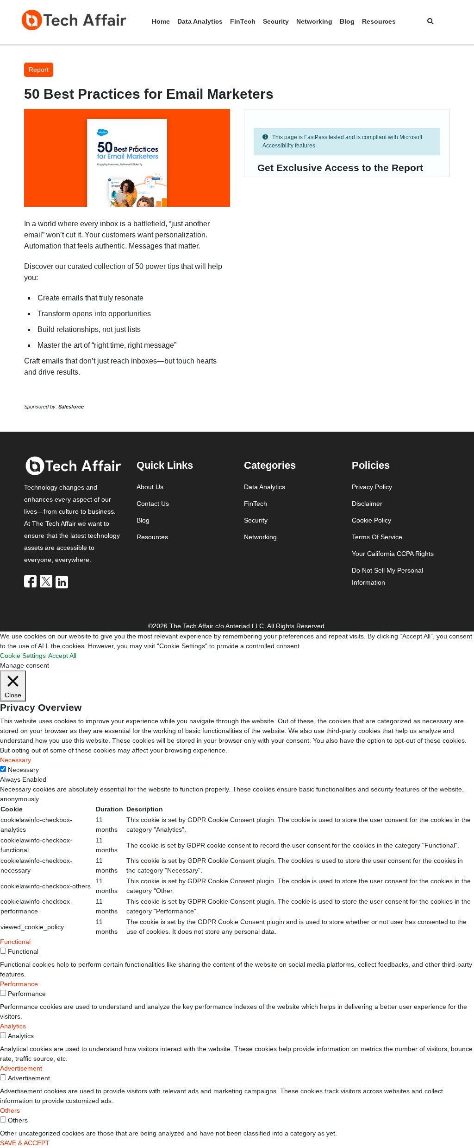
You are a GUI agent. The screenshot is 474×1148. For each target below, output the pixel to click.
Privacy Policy (372, 487)
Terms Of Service (377, 537)
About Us (150, 487)
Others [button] (10, 1110)
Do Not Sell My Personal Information (387, 576)
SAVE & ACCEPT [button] (25, 1143)
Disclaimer (367, 503)
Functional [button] (15, 941)
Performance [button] (19, 984)
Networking (314, 21)
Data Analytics (200, 21)
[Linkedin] (62, 581)
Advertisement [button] (21, 1068)
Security (276, 21)
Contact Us (153, 503)
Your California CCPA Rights (393, 553)
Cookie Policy (371, 520)
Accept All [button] (62, 655)
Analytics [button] (13, 1026)
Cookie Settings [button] (23, 655)
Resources (379, 21)
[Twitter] (47, 581)
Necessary (23, 769)
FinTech (243, 21)
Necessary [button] (15, 760)
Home (161, 21)
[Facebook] (31, 581)
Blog (347, 21)
